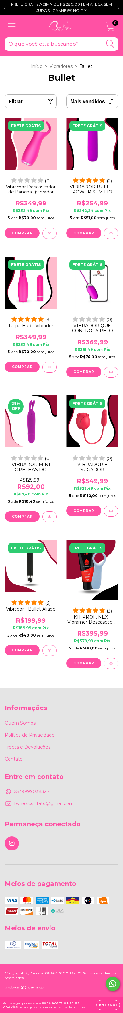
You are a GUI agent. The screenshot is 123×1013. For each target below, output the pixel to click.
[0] (110, 28)
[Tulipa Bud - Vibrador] (49, 367)
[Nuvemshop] (24, 988)
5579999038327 (32, 791)
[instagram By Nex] (12, 843)
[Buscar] (110, 44)
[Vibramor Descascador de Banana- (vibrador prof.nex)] (49, 233)
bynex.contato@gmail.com (44, 803)
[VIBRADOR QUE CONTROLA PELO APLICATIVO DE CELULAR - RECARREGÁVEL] (111, 372)
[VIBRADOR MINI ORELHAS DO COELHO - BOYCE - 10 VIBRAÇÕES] (49, 516)
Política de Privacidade (30, 735)
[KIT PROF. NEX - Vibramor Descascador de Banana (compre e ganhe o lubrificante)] (111, 663)
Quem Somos (20, 723)
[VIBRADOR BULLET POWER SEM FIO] (111, 233)
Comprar (22, 650)
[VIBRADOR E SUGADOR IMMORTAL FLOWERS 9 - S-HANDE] (111, 511)
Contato (14, 759)
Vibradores (61, 66)
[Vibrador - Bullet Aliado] (49, 650)
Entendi (108, 1005)
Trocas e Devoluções (27, 747)
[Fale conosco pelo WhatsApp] (113, 984)
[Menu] (12, 26)
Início (37, 66)
